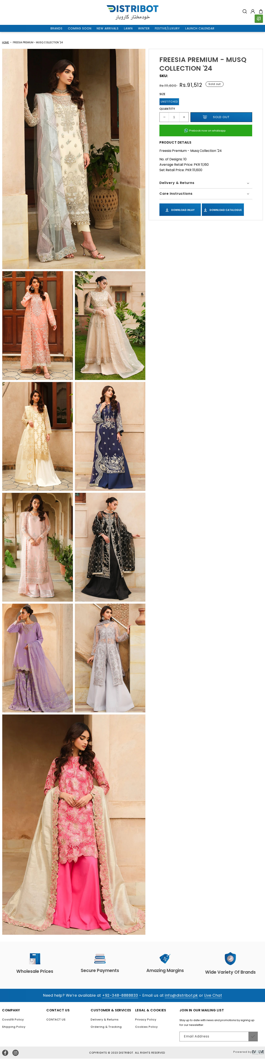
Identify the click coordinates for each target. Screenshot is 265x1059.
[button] (245, 11)
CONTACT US (56, 1020)
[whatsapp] (259, 19)
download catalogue (225, 210)
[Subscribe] (253, 1036)
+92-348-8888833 (120, 995)
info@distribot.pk (181, 995)
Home (5, 42)
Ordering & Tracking (106, 1027)
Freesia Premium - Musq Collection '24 (38, 42)
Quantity (167, 109)
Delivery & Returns (105, 1020)
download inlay (183, 210)
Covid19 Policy (13, 1020)
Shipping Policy (13, 1027)
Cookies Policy (146, 1027)
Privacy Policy (145, 1020)
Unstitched (169, 101)
